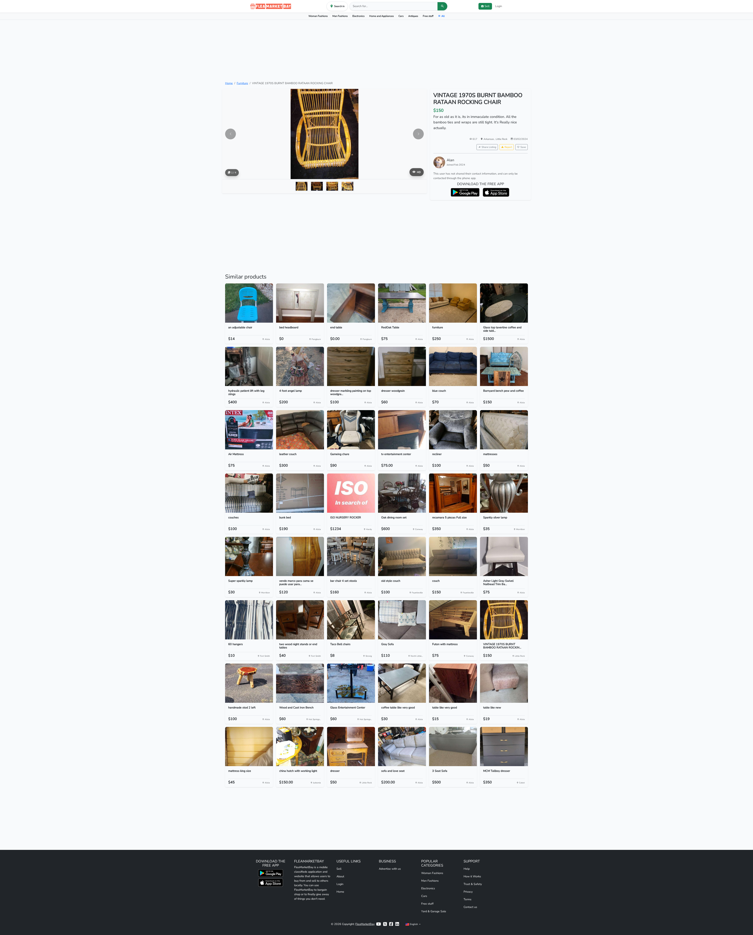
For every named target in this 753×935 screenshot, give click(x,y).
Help (467, 869)
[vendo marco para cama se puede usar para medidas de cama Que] (300, 556)
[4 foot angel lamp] (300, 366)
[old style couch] (402, 556)
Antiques (413, 16)
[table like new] (504, 683)
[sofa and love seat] (402, 746)
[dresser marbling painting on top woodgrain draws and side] (351, 366)
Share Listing (489, 147)
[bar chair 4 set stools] (351, 556)
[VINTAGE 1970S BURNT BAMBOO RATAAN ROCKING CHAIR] (504, 619)
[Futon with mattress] (453, 619)
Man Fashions (340, 16)
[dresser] (351, 746)
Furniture (242, 83)
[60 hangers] (249, 619)
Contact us (470, 907)
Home (229, 83)
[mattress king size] (249, 746)
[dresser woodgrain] (402, 366)
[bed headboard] (300, 303)
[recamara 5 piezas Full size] (453, 493)
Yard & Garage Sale (433, 911)
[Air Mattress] (249, 429)
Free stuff (428, 16)
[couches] (249, 493)
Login (498, 6)
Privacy (468, 892)
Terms (467, 899)
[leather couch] (300, 429)
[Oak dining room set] (402, 493)
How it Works (472, 876)
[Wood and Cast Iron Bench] (300, 683)
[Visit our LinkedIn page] (397, 924)
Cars (401, 16)
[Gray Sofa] (402, 619)
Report (508, 147)
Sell (338, 869)
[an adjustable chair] (249, 303)
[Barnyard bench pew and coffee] (504, 366)
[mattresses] (504, 429)
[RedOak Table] (402, 303)
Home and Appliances (381, 16)
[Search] (442, 6)
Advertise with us (390, 869)
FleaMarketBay (365, 924)
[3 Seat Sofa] (453, 746)
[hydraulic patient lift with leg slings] (249, 366)
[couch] (453, 556)
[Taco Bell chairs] (351, 619)
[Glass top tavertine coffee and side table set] (504, 303)
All (443, 16)
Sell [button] (487, 6)
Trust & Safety (473, 884)
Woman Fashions (318, 16)
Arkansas (489, 139)
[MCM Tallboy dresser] (504, 746)
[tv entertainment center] (402, 429)
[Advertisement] (376, 50)
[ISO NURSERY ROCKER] (351, 493)
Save (523, 147)
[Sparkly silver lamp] (504, 493)
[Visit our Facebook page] (391, 924)
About (340, 876)
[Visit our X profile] (385, 924)
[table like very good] (453, 683)
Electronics (358, 16)
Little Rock (501, 139)
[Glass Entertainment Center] (351, 683)
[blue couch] (453, 366)
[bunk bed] (300, 493)
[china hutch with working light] (300, 746)
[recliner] (453, 429)
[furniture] (453, 303)
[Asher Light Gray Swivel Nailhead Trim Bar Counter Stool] (504, 556)
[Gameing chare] (351, 429)
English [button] (413, 924)
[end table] (351, 303)
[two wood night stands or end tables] (300, 619)
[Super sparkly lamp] (249, 556)
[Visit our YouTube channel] (378, 924)
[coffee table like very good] (402, 683)
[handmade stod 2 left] (249, 683)
